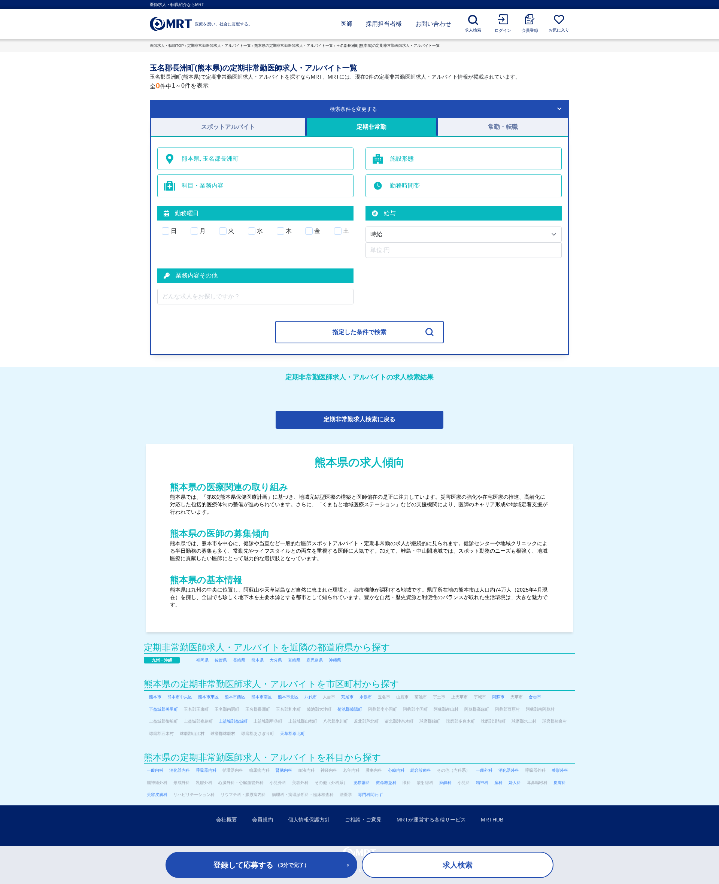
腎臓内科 (284, 770)
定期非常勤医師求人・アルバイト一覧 (219, 45)
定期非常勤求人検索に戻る (359, 419)
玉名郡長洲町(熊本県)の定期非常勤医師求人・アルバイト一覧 (388, 45)
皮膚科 (559, 782)
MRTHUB (492, 820)
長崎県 (239, 660)
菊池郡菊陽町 (349, 709)
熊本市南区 (261, 697)
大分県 (276, 660)
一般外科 (484, 770)
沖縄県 (335, 660)
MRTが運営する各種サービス (431, 820)
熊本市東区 (208, 697)
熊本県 (257, 660)
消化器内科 (179, 770)
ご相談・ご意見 (363, 820)
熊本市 (155, 697)
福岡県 (202, 660)
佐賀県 (221, 660)
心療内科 (396, 770)
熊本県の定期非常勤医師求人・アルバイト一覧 (293, 45)
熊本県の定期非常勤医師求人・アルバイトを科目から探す (262, 757)
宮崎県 (294, 660)
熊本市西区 (235, 697)
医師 (346, 24)
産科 (498, 782)
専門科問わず (370, 794)
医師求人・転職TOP (167, 45)
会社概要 (226, 820)
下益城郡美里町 (163, 709)
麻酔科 (445, 782)
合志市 (535, 697)
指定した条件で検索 (359, 332)
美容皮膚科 (157, 794)
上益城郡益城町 (233, 721)
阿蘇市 (498, 697)
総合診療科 (420, 770)
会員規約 (262, 820)
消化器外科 (508, 770)
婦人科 (515, 782)
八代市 (310, 697)
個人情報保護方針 (309, 820)
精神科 (482, 782)
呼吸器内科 (206, 770)
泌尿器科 (362, 782)
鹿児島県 (314, 660)
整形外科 (560, 770)
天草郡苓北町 (292, 733)
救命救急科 (386, 782)
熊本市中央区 (179, 697)
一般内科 (155, 770)
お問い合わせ (433, 24)
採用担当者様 (384, 24)
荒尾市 (347, 697)
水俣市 (366, 697)
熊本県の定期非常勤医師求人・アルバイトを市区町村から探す (271, 684)
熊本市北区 (288, 697)
